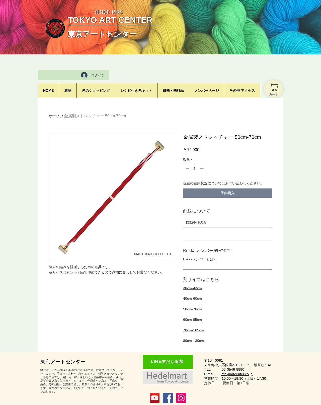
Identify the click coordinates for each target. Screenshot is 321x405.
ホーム (55, 116)
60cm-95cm (192, 320)
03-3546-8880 (233, 369)
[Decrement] (187, 168)
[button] (206, 90)
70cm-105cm (193, 330)
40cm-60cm (192, 298)
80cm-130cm (193, 341)
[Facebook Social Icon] (168, 398)
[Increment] (202, 168)
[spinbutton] (194, 168)
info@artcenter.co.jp (237, 374)
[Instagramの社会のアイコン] (181, 398)
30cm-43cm (192, 288)
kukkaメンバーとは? (199, 259)
